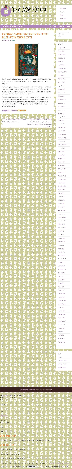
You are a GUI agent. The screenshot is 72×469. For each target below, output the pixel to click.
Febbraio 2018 (61, 252)
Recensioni (8, 110)
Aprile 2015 (61, 335)
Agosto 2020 (61, 148)
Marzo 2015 (61, 338)
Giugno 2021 (61, 113)
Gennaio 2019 (61, 214)
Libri (3, 110)
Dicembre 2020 (62, 134)
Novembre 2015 (62, 324)
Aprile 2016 (61, 307)
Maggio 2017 (61, 283)
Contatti (61, 26)
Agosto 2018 (61, 231)
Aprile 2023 (61, 61)
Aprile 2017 (61, 286)
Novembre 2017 (62, 262)
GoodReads (63, 18)
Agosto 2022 (61, 82)
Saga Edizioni (14, 110)
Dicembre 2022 (62, 68)
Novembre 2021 (62, 99)
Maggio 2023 (61, 58)
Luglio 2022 (61, 86)
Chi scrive (53, 26)
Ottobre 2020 (61, 141)
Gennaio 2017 (61, 297)
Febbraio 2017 (61, 293)
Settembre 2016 (62, 304)
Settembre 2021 (62, 106)
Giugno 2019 (61, 196)
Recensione (23, 110)
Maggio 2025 (61, 47)
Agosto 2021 (61, 110)
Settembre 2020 (62, 144)
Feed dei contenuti (62, 360)
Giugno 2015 (61, 328)
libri (19, 110)
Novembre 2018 (62, 221)
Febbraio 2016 (61, 314)
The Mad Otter (29, 9)
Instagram (63, 8)
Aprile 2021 (61, 120)
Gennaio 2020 (61, 172)
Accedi (60, 357)
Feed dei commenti (63, 364)
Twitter (62, 15)
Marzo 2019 (61, 207)
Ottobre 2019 (61, 182)
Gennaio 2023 (61, 65)
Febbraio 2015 (61, 342)
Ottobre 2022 (61, 75)
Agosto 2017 (61, 273)
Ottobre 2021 (61, 103)
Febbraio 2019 (61, 210)
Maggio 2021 (61, 117)
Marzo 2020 (61, 165)
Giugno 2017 (61, 279)
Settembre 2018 (62, 227)
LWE (51, 390)
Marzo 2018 (61, 248)
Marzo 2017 (61, 290)
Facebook (62, 12)
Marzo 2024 (61, 51)
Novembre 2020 (62, 137)
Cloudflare (3, 415)
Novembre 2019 (62, 179)
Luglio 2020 (61, 151)
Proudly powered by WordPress (27, 390)
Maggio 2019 (61, 200)
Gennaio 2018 (61, 255)
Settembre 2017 (62, 269)
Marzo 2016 (61, 311)
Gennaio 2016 (61, 317)
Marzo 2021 (61, 124)
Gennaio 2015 (61, 345)
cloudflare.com (7, 395)
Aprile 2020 (61, 162)
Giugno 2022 (61, 89)
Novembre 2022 (62, 72)
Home (68, 26)
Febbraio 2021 (61, 127)
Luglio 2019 (61, 193)
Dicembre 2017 (62, 259)
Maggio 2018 (61, 241)
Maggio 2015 (61, 331)
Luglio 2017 (61, 276)
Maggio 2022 (61, 92)
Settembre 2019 (62, 186)
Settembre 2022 (62, 79)
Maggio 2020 (61, 158)
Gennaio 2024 (61, 54)
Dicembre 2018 (62, 217)
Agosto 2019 (61, 189)
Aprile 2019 (61, 203)
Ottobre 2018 (61, 224)
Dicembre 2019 (62, 176)
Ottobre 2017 (61, 266)
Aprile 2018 (61, 245)
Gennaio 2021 (61, 131)
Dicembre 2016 (62, 300)
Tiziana (13, 40)
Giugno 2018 (61, 238)
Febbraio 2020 (62, 169)
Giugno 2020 (61, 155)
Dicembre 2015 (62, 321)
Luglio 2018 (61, 234)
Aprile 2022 (61, 96)
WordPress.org (62, 367)
